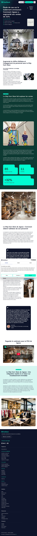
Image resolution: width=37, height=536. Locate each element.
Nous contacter (3, 526)
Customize (18, 275)
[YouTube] (4, 443)
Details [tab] (18, 262)
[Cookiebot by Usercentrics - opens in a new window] (31, 260)
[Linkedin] (2, 443)
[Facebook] (7, 443)
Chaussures (3, 494)
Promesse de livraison (4, 454)
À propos (2, 523)
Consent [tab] (6, 262)
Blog (2, 514)
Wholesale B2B (3, 499)
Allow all (30, 275)
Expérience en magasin (5, 459)
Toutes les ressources (4, 513)
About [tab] (31, 262)
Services (2, 481)
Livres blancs (3, 516)
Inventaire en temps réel (5, 453)
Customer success (4, 485)
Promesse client (3, 502)
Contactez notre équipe (5, 440)
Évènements (3, 527)
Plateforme (3, 478)
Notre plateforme (4, 449)
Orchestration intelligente (5, 455)
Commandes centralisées (5, 506)
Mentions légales (10, 532)
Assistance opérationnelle (5, 465)
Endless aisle (3, 507)
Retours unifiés (3, 458)
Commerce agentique (4, 464)
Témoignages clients (4, 518)
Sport (2, 496)
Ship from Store (3, 504)
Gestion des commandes (5, 451)
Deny (7, 275)
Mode (2, 491)
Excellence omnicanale (5, 503)
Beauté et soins (3, 492)
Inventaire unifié (3, 500)
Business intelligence (4, 466)
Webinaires (3, 517)
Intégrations (3, 471)
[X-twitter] (5, 443)
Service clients (3, 457)
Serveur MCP (3, 474)
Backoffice (3, 470)
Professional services (4, 484)
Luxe (2, 495)
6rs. (16, 534)
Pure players (3, 498)
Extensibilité (3, 473)
